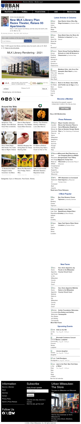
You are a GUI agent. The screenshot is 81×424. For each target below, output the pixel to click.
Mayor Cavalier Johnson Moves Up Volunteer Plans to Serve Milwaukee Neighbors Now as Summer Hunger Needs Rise (68, 127)
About (4, 390)
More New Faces (56, 323)
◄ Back (6, 88)
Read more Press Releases (60, 190)
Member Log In (39, 2)
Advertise (5, 393)
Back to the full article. (12, 48)
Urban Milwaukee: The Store (62, 385)
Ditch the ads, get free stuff (35, 404)
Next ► (44, 88)
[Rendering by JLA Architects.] (25, 71)
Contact (4, 396)
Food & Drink (40, 12)
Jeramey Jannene (8, 33)
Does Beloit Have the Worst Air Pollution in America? (68, 36)
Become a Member (65, 99)
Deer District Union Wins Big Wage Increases (67, 22)
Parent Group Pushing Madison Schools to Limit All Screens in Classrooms (68, 53)
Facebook (3, 414)
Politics (24, 12)
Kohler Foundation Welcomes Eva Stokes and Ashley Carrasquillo (68, 312)
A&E (56, 12)
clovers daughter (62, 351)
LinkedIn (10, 414)
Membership (71, 12)
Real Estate (9, 12)
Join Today (65, 108)
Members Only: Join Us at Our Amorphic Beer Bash (68, 70)
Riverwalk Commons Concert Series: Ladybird (66, 339)
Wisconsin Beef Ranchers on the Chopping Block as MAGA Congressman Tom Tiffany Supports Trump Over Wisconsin (68, 157)
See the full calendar (56, 378)
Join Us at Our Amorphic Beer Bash (12, 2)
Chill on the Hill (61, 330)
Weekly (32, 179)
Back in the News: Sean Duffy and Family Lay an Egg (68, 84)
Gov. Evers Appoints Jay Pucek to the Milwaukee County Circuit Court (66, 270)
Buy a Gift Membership (58, 114)
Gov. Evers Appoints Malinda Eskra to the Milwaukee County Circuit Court (68, 290)
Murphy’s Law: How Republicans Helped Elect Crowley (66, 211)
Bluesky (13, 414)
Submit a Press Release (9, 402)
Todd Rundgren (61, 358)
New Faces (65, 264)
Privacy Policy (6, 399)
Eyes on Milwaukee (15, 179)
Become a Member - (29, 2)
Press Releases (65, 119)
